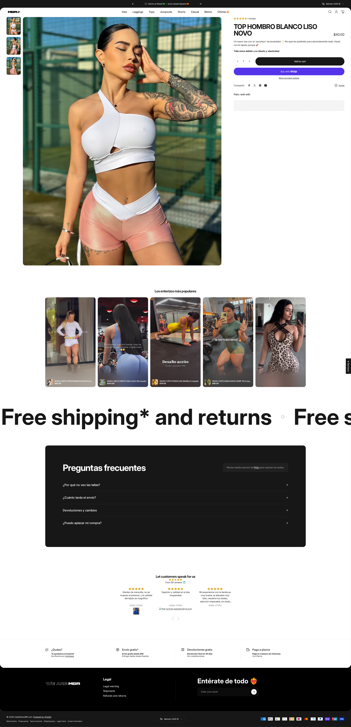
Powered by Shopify (42, 717)
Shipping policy (49, 721)
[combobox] (333, 4)
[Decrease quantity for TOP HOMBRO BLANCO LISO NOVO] (237, 61)
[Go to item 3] (14, 66)
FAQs (256, 467)
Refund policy (12, 721)
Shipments (109, 691)
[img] (175, 579)
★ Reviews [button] (348, 366)
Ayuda (341, 85)
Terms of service (36, 721)
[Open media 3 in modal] (122, 141)
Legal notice (61, 721)
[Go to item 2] (14, 46)
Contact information (75, 721)
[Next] (200, 4)
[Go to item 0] (14, 26)
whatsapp (69, 656)
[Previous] (133, 4)
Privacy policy (23, 721)
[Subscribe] (254, 692)
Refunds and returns (114, 695)
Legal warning (111, 686)
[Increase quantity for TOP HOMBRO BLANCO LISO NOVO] (250, 61)
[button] (173, 618)
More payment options (289, 78)
